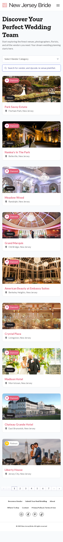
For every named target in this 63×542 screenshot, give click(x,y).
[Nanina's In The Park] (31, 134)
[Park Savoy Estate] (31, 89)
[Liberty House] (31, 452)
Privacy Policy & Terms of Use (44, 508)
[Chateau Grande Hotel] (31, 406)
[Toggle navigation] (58, 5)
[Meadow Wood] (31, 179)
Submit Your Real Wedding (36, 501)
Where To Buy (13, 508)
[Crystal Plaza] (31, 316)
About (52, 501)
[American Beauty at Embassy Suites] (31, 270)
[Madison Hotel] (31, 361)
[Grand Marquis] (31, 225)
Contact (25, 508)
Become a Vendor (15, 501)
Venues (10, 98)
